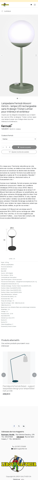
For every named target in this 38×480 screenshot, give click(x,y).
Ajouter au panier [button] (25, 147)
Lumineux (7, 11)
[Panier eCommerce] (31, 4)
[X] (19, 426)
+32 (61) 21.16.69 (20, 446)
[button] (2, 55)
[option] (19, 375)
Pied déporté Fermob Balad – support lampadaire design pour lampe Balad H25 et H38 (19, 388)
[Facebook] (14, 426)
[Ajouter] (9, 147)
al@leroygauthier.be (20, 449)
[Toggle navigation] (35, 5)
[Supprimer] (3, 147)
